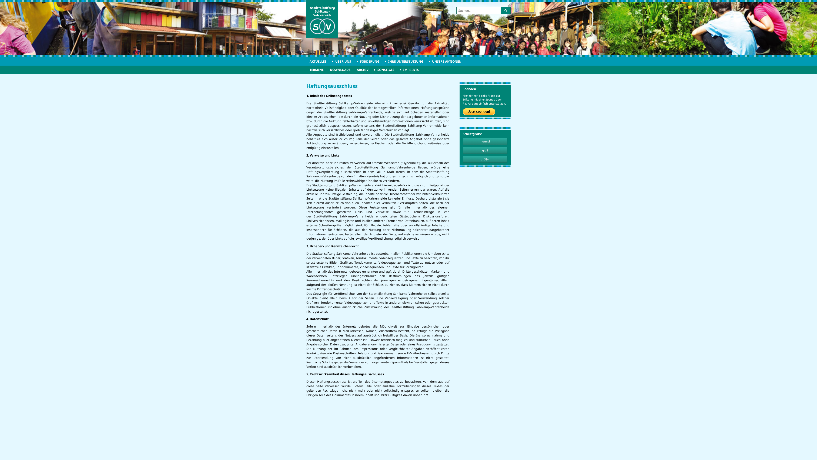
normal (485, 141)
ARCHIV (363, 70)
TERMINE (317, 70)
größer (485, 159)
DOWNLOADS (340, 70)
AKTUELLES (318, 61)
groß (485, 150)
